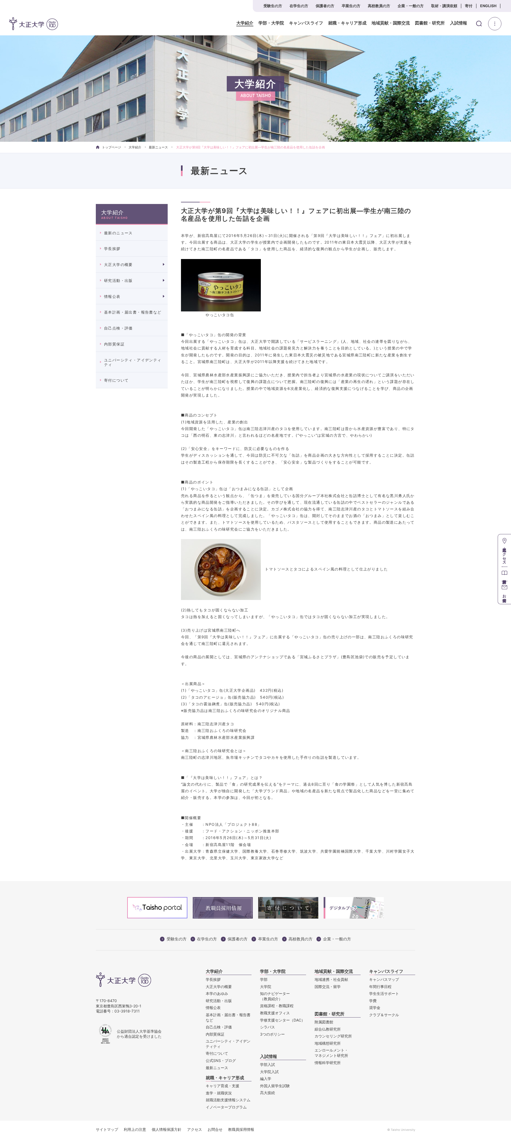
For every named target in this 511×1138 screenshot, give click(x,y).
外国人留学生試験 (275, 1085)
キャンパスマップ (384, 979)
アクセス (194, 1129)
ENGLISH (488, 5)
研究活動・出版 (118, 280)
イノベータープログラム (226, 1107)
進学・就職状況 (219, 1093)
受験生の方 (272, 5)
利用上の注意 (135, 1129)
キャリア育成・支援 (222, 1085)
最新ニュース (158, 147)
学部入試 (267, 1064)
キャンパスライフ (306, 23)
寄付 (468, 5)
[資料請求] (504, 573)
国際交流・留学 (328, 986)
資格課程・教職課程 (277, 1005)
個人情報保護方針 (167, 1129)
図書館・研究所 (430, 23)
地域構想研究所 (328, 1043)
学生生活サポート (384, 993)
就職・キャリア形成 (347, 23)
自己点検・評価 (118, 328)
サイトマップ (107, 1129)
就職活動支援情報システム (228, 1100)
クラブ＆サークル (384, 1014)
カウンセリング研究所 (333, 1036)
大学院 (265, 986)
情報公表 (112, 296)
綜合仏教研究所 (328, 1029)
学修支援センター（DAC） (282, 1020)
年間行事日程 (380, 986)
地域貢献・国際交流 (391, 23)
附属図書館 (324, 1022)
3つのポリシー (272, 1034)
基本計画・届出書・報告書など (133, 312)
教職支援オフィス (275, 1013)
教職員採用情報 (241, 1129)
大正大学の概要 (118, 264)
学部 (263, 979)
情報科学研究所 (328, 1062)
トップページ (111, 147)
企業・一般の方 (411, 5)
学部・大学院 (271, 23)
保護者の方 (325, 5)
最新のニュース (118, 233)
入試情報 (458, 23)
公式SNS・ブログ (221, 1060)
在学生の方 (299, 5)
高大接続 (267, 1092)
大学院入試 (269, 1071)
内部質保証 (114, 344)
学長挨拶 (112, 248)
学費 (373, 1000)
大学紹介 (244, 23)
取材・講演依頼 (444, 5)
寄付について (116, 380)
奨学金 (374, 1007)
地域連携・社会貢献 (331, 979)
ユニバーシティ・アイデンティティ (133, 362)
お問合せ (215, 1129)
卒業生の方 (351, 5)
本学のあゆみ (217, 993)
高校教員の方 (379, 5)
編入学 (265, 1078)
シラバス (267, 1027)
